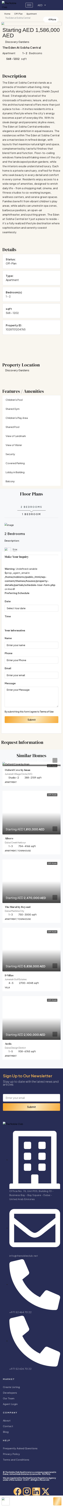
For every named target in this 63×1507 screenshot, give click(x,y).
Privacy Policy (11, 1453)
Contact (8, 1426)
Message (10, 683)
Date (8, 601)
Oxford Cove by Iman (17, 770)
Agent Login (10, 1403)
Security (10, 454)
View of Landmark (16, 435)
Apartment (31, 14)
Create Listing (11, 1386)
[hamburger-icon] (29, 5)
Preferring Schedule (17, 592)
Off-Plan (18, 14)
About (7, 1420)
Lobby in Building (15, 472)
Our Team (9, 1398)
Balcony (10, 481)
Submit (31, 719)
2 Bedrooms (31, 506)
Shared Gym (13, 408)
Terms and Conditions (16, 1459)
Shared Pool (12, 426)
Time (8, 616)
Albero (9, 838)
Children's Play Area (17, 417)
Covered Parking (15, 463)
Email (8, 668)
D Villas (9, 975)
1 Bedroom (31, 514)
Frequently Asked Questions (20, 1448)
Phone (8, 653)
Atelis (8, 1043)
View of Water (14, 444)
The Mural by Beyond (17, 907)
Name (8, 638)
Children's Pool (14, 399)
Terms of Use (46, 711)
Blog (6, 1431)
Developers (10, 1392)
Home (7, 14)
